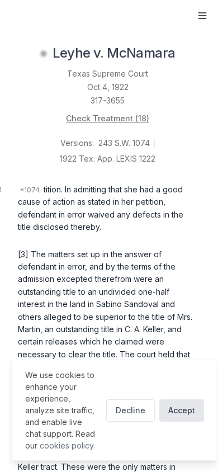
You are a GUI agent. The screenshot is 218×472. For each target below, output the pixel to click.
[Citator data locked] (43, 53)
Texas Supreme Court (107, 73)
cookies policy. (67, 445)
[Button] (202, 16)
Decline (130, 410)
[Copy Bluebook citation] (187, 54)
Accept (181, 410)
